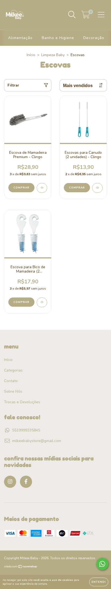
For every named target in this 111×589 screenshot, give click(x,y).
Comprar (21, 188)
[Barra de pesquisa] (71, 15)
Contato (11, 380)
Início (31, 54)
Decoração (93, 37)
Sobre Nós (13, 391)
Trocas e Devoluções (22, 402)
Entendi (99, 582)
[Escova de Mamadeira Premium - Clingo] (42, 188)
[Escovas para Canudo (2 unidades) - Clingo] (97, 188)
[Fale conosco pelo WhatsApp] (102, 564)
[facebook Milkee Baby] (26, 482)
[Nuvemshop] (21, 567)
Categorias (13, 370)
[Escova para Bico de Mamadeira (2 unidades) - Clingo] (42, 302)
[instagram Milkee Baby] (10, 482)
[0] (85, 16)
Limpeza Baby (53, 54)
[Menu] (101, 15)
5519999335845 (26, 430)
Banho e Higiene (58, 37)
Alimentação (20, 37)
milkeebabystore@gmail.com (36, 440)
